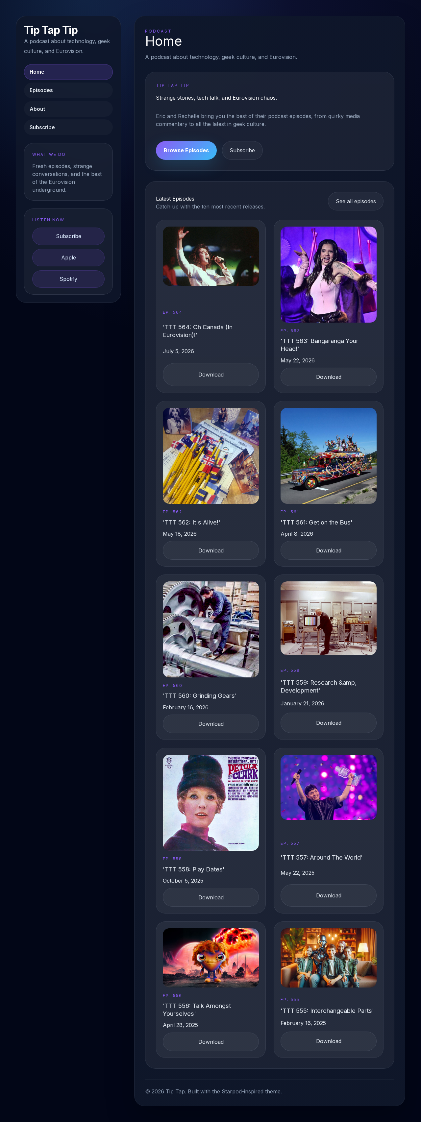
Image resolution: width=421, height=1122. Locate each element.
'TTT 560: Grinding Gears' (200, 695)
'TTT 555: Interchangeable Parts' (327, 1010)
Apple (68, 257)
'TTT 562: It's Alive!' (191, 522)
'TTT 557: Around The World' (322, 857)
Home (37, 72)
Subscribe (42, 127)
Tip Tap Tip (51, 30)
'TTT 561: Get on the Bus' (317, 522)
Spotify (68, 279)
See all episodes (356, 201)
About (37, 109)
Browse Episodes (186, 150)
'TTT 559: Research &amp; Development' (319, 686)
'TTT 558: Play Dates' (194, 869)
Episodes (41, 90)
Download (211, 374)
